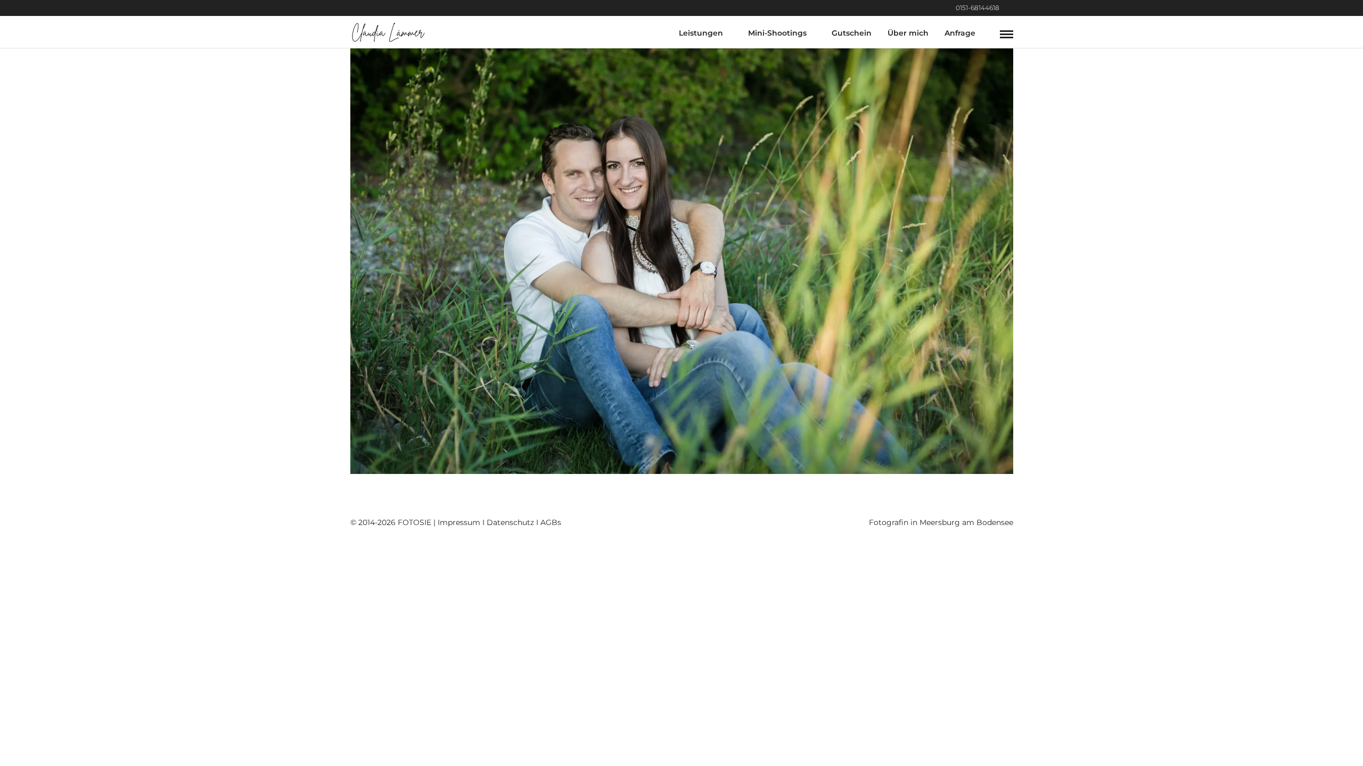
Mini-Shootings (777, 33)
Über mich (908, 33)
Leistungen (701, 33)
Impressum (459, 522)
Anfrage (960, 33)
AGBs (550, 522)
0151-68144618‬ (977, 8)
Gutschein (852, 33)
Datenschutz (510, 522)
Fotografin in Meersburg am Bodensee (941, 522)
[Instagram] (1010, 8)
